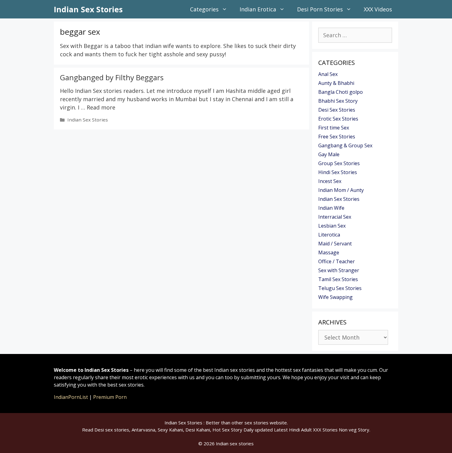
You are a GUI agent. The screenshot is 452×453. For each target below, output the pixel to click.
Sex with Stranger (338, 270)
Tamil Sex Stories (338, 279)
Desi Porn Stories (320, 9)
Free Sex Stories (336, 136)
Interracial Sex (334, 216)
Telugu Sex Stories (340, 288)
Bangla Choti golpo (340, 92)
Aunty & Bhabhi (336, 83)
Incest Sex (329, 181)
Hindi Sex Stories (337, 172)
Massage (328, 252)
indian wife (159, 46)
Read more (101, 107)
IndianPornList (71, 397)
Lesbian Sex (332, 225)
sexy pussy (210, 54)
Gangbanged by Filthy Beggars (112, 77)
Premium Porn (110, 397)
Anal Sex (328, 74)
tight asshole (166, 54)
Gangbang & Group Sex (345, 145)
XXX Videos (378, 9)
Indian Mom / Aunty (341, 190)
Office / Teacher (336, 261)
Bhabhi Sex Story (338, 100)
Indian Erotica (258, 9)
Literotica (329, 234)
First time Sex (333, 127)
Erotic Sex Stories (338, 118)
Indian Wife (331, 208)
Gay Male (328, 154)
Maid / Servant (335, 243)
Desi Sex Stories (336, 109)
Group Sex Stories (339, 163)
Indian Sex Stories (88, 9)
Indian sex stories (235, 443)
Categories (204, 9)
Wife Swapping (335, 297)
